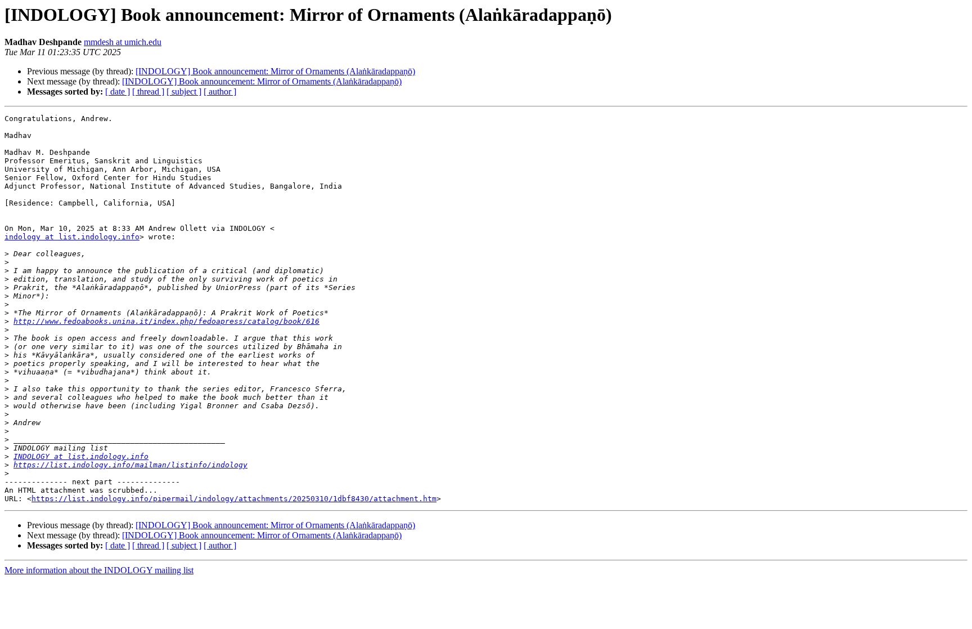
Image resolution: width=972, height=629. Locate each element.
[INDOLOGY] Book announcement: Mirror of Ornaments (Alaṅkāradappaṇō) (275, 71)
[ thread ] (148, 91)
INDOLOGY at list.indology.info (81, 456)
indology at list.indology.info (72, 237)
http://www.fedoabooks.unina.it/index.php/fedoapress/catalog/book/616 (167, 321)
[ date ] (117, 91)
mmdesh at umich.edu (122, 42)
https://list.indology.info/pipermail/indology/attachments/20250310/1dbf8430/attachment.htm (234, 498)
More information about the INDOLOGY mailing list (99, 570)
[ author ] (220, 91)
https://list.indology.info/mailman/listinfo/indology (131, 465)
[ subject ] (183, 91)
